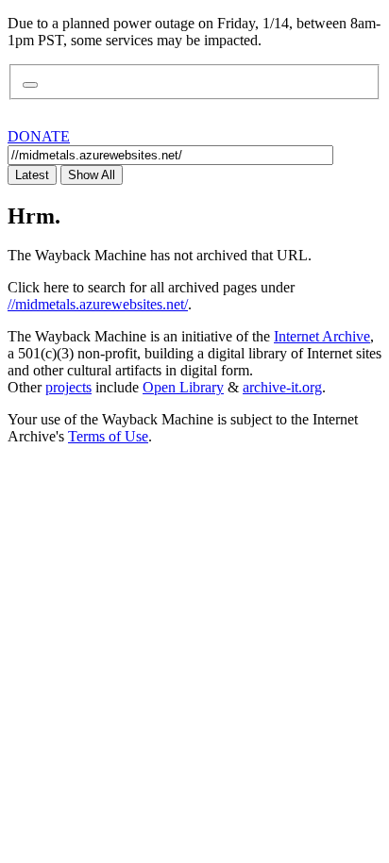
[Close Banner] (30, 85)
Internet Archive (322, 336)
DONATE (39, 136)
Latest (32, 175)
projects (68, 387)
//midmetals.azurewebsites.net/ (98, 304)
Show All (91, 175)
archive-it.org (282, 387)
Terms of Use (108, 436)
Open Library (183, 387)
